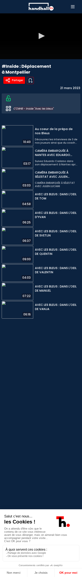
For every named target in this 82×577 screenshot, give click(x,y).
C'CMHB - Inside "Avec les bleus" (33, 108)
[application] (41, 36)
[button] (41, 36)
